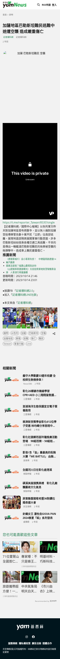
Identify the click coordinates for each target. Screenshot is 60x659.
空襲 (43, 333)
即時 (11, 14)
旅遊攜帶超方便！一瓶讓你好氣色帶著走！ (10, 589)
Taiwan (7, 343)
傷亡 (33, 338)
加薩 (23, 333)
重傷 (18, 338)
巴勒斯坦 (33, 333)
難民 (41, 338)
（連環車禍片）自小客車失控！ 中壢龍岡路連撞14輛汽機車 (31, 260)
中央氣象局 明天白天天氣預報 (30, 589)
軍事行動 (19, 343)
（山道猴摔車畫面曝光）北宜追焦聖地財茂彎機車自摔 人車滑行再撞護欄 (31, 271)
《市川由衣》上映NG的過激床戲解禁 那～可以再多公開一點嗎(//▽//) (48, 589)
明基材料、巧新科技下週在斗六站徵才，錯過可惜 (48, 559)
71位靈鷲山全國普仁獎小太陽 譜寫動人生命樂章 (11, 559)
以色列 (14, 333)
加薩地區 (8, 338)
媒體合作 (47, 643)
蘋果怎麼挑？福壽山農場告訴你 (21, 265)
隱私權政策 (24, 643)
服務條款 (13, 643)
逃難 (26, 338)
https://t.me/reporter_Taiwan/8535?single (29, 222)
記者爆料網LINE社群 (24, 295)
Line (28, 343)
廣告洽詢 (36, 643)
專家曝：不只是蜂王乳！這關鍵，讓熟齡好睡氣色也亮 (29, 559)
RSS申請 (46, 4)
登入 (54, 4)
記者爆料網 (8, 37)
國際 (6, 333)
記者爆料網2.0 (24, 291)
